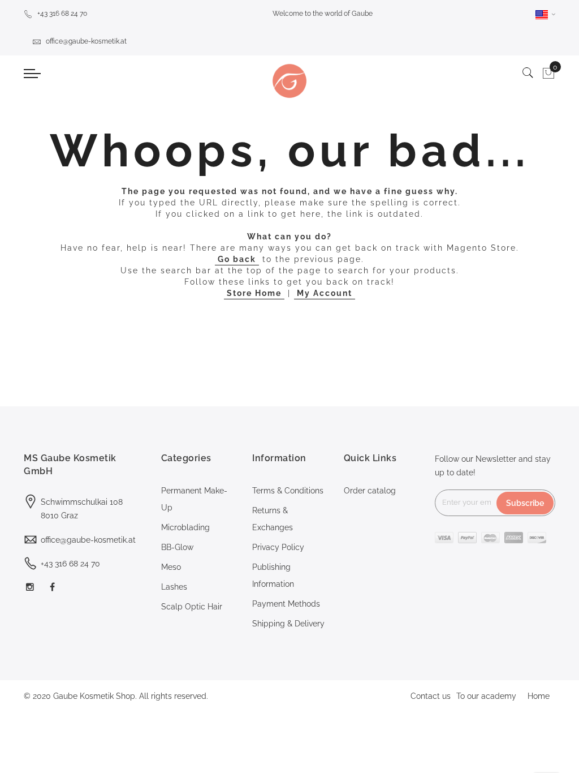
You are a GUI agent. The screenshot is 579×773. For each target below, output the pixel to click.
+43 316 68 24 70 (62, 14)
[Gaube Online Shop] (289, 81)
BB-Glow (177, 547)
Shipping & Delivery (288, 623)
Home (539, 696)
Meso (171, 567)
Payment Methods (286, 603)
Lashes (174, 586)
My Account (324, 293)
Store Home (254, 293)
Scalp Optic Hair (191, 606)
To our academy (486, 696)
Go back (237, 259)
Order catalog (370, 490)
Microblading (185, 527)
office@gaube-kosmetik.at (86, 41)
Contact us (431, 696)
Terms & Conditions (287, 490)
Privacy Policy (278, 547)
